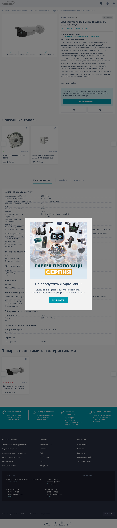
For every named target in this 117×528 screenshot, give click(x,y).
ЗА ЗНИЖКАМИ (58, 300)
